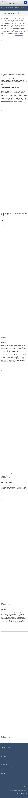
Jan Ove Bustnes (19, 35)
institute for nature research (21, 790)
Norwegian (12, 790)
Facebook (3, 773)
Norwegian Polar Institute (22, 793)
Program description (5, 750)
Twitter (2, 779)
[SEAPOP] (3, 3)
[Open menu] (25, 2)
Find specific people (6, 768)
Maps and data (4, 756)
